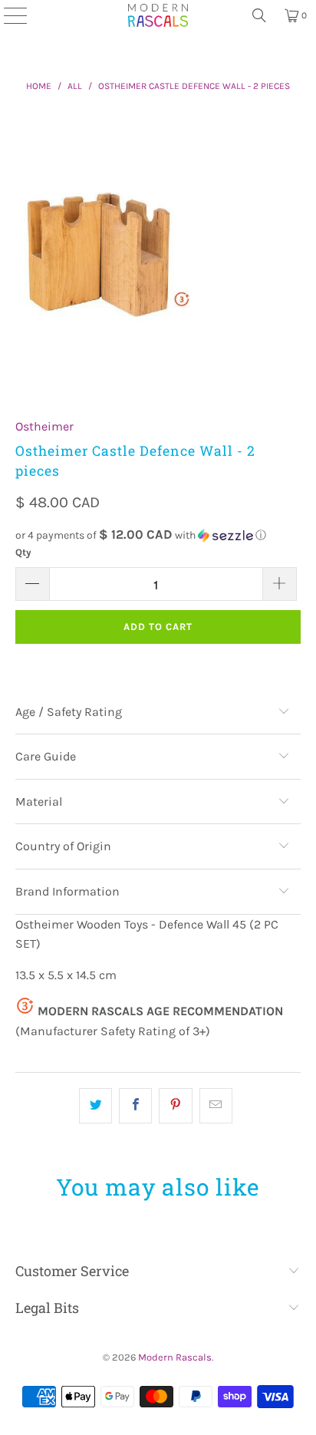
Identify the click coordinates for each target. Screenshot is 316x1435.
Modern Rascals (175, 1357)
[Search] (259, 15)
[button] (157, 535)
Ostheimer (44, 426)
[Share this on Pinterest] (175, 1105)
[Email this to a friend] (215, 1105)
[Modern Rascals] (158, 15)
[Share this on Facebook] (135, 1105)
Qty (23, 552)
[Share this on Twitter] (95, 1105)
